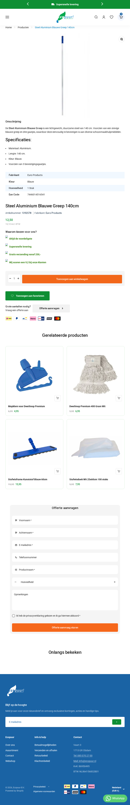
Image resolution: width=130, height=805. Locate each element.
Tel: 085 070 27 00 (82, 755)
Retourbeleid (41, 755)
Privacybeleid (39, 787)
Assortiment (11, 750)
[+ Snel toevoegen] (58, 398)
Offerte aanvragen (49, 308)
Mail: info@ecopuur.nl (84, 761)
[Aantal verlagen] (10, 278)
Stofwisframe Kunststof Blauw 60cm (27, 479)
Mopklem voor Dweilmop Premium (26, 406)
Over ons (10, 745)
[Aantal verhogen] (18, 278)
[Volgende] (102, 4)
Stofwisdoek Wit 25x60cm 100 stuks (88, 479)
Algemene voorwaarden (44, 791)
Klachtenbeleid (42, 761)
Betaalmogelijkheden (45, 745)
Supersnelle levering (67, 4)
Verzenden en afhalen (46, 750)
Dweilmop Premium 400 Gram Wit (87, 406)
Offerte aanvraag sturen (65, 627)
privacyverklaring (35, 615)
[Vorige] (28, 4)
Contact (9, 755)
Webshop (10, 761)
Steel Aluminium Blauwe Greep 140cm (54, 27)
